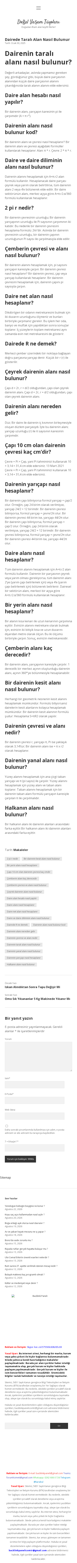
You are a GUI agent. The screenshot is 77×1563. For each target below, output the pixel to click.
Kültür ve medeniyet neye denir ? (21, 1283)
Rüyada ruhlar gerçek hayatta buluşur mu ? (26, 1248)
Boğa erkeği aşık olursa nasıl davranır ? (24, 1223)
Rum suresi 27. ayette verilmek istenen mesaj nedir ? (31, 1266)
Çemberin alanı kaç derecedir (22, 878)
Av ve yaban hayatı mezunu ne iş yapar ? (25, 1231)
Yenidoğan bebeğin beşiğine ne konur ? (25, 1206)
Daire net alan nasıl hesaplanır (22, 911)
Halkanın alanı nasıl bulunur (21, 964)
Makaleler (20, 850)
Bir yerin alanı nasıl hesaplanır (22, 865)
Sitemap (5, 1177)
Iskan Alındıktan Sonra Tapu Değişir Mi (32, 987)
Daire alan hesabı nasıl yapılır (22, 898)
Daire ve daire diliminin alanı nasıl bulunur (28, 918)
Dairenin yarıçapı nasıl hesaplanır (24, 957)
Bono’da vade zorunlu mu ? (18, 1240)
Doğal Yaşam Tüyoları (38, 22)
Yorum (8, 1039)
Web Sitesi (10, 1109)
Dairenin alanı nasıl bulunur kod (49, 924)
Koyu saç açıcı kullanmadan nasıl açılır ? (24, 1214)
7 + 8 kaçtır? (11, 1141)
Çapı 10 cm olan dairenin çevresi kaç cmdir (28, 871)
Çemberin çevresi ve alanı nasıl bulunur (27, 885)
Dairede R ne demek (17, 924)
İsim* (7, 1078)
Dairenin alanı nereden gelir (21, 931)
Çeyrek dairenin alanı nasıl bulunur (24, 891)
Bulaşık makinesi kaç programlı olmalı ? (24, 1274)
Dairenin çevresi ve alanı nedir (22, 938)
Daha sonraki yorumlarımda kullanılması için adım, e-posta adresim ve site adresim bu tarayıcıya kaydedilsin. (34, 1131)
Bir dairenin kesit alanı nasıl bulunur (42, 858)
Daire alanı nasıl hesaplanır (20, 904)
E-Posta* (9, 1094)
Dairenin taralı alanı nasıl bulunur (23, 944)
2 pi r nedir (12, 858)
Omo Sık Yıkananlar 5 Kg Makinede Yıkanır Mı (37, 999)
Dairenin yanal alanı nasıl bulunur (23, 951)
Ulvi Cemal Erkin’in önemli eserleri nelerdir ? (27, 1257)
